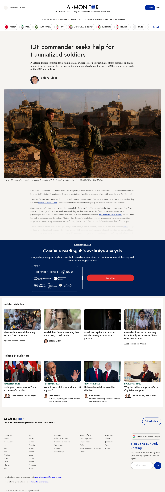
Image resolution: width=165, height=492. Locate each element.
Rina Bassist (18, 395)
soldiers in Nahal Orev (47, 202)
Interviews (120, 19)
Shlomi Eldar (49, 78)
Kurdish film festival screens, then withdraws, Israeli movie (61, 334)
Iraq (30, 435)
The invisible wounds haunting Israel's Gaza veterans (19, 334)
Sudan (31, 458)
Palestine (7, 455)
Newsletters (14, 7)
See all (156, 27)
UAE (5, 448)
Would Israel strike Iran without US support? (62, 389)
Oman (31, 442)
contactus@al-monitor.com (38, 482)
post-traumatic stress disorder (110, 214)
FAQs (82, 445)
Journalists (109, 442)
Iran (5, 445)
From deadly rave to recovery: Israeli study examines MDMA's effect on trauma (140, 335)
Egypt (6, 458)
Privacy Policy (85, 442)
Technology (75, 19)
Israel (5, 451)
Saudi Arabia (8, 442)
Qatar (6, 461)
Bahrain (32, 445)
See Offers (110, 277)
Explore (108, 19)
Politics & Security (48, 19)
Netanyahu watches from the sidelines (99, 389)
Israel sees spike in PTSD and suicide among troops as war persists (99, 335)
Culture (63, 19)
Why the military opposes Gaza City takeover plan (141, 389)
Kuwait (31, 448)
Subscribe (150, 7)
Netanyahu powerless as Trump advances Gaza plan (20, 389)
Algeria (31, 468)
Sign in (158, 7)
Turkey (6, 438)
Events (22, 7)
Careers (108, 448)
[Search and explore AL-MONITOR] (6, 8)
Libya (31, 455)
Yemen (31, 451)
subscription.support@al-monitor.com (47, 477)
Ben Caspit (30, 395)
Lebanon (7, 465)
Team (107, 445)
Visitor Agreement (86, 438)
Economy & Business (93, 19)
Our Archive (59, 451)
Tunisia (31, 461)
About (107, 438)
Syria (5, 468)
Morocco (32, 465)
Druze (125, 226)
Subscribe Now (152, 421)
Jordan (31, 438)
